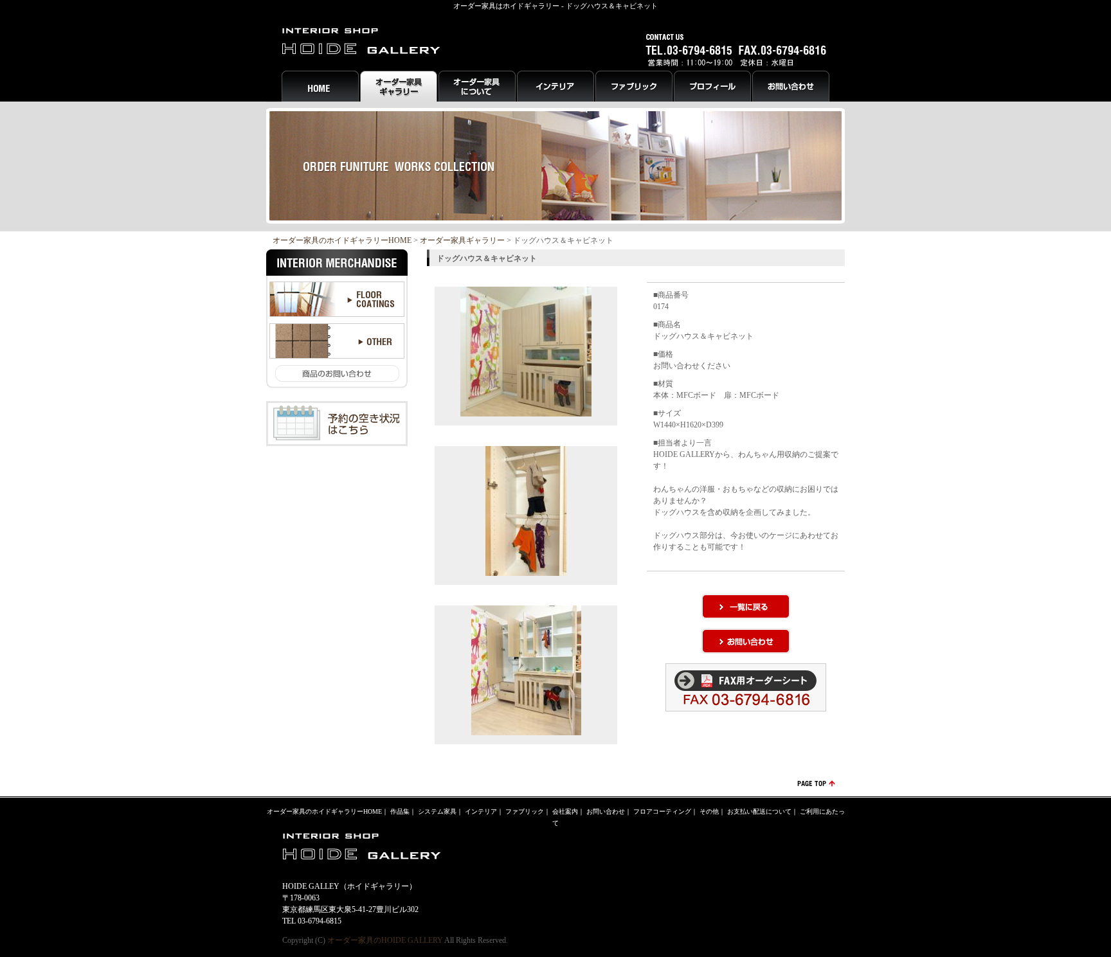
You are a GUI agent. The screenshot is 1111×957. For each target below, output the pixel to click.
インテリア (481, 811)
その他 (709, 811)
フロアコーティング (662, 811)
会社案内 (565, 811)
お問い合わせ (605, 811)
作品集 (400, 811)
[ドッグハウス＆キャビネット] (526, 410)
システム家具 (437, 811)
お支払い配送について (759, 811)
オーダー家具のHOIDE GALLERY (385, 940)
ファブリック (524, 811)
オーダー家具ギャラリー (462, 240)
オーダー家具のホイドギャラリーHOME (342, 240)
